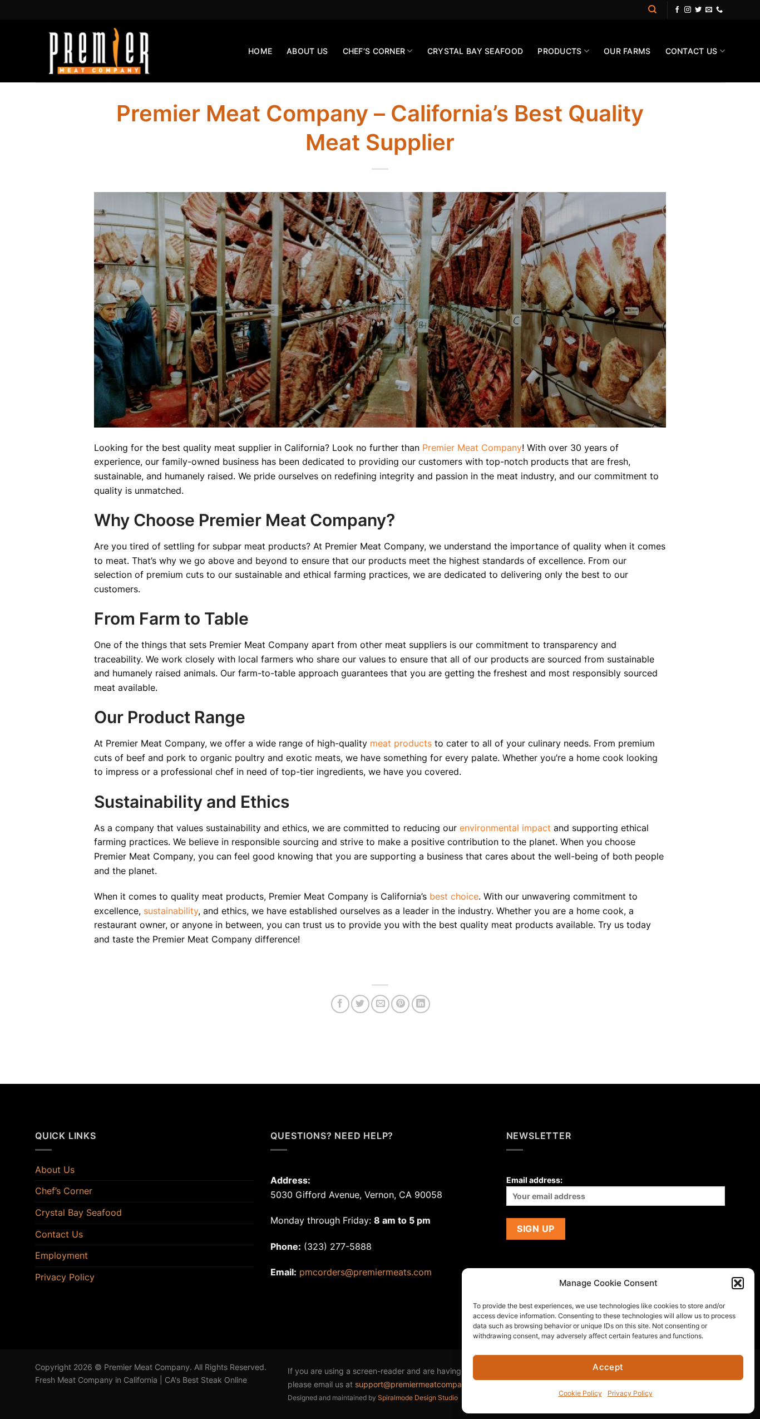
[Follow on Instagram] (687, 10)
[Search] (652, 9)
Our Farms (627, 51)
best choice (454, 896)
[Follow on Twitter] (698, 10)
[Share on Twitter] (360, 1004)
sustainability (171, 910)
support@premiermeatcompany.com (421, 1384)
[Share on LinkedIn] (421, 1004)
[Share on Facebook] (340, 1004)
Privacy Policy (630, 1393)
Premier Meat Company (472, 447)
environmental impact (505, 827)
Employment (61, 1255)
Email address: (534, 1180)
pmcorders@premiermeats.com (365, 1272)
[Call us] (719, 10)
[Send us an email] (708, 10)
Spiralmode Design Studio (418, 1397)
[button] (737, 1283)
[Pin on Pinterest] (400, 1004)
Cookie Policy (580, 1393)
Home (260, 51)
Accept (608, 1367)
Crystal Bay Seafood (475, 51)
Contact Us (691, 51)
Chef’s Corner (374, 51)
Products (559, 51)
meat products (401, 743)
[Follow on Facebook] (677, 10)
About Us (307, 51)
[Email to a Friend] (380, 1004)
